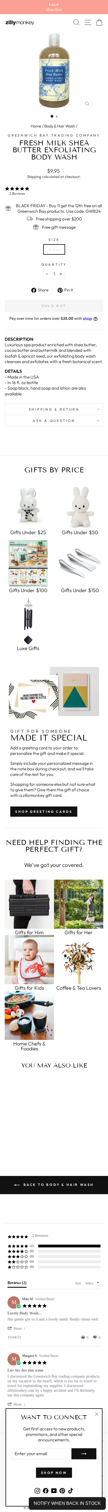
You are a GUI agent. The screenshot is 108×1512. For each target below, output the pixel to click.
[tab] (17, 1284)
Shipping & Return (54, 409)
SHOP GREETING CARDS (43, 812)
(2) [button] (32, 1245)
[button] (17, 1328)
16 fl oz (54, 249)
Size (53, 239)
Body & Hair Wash (59, 126)
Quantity (54, 264)
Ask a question (54, 420)
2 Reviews (17, 193)
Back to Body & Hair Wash (58, 1185)
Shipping (34, 176)
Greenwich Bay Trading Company (54, 135)
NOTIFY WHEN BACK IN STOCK (67, 1503)
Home (36, 126)
